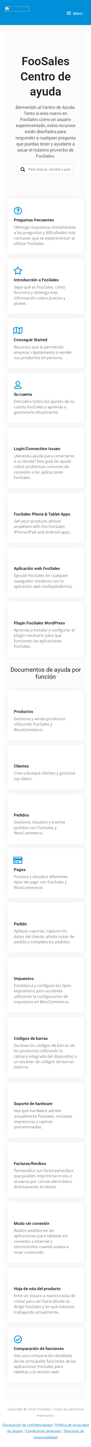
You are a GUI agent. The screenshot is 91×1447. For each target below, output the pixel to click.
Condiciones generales (43, 1431)
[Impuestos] (18, 969)
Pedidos (21, 815)
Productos (23, 711)
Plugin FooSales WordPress (39, 623)
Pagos (20, 869)
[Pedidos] (18, 806)
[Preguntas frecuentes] (18, 211)
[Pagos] (18, 860)
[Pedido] (18, 915)
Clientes (21, 766)
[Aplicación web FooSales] (18, 559)
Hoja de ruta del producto (37, 1288)
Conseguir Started (30, 339)
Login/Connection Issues (37, 448)
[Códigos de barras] (18, 1029)
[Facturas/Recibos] (18, 1154)
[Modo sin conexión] (18, 1214)
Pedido (20, 924)
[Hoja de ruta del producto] (18, 1279)
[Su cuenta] (18, 385)
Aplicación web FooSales (37, 568)
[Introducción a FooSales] (18, 271)
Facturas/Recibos (30, 1163)
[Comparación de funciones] (18, 1339)
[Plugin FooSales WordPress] (18, 614)
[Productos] (18, 702)
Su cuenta (23, 394)
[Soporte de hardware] (18, 1094)
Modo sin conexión (32, 1223)
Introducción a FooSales (36, 279)
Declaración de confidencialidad (27, 1425)
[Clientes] (18, 757)
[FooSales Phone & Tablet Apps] (18, 505)
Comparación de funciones (39, 1348)
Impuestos (24, 978)
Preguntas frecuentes (34, 220)
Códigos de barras (31, 1038)
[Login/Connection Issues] (18, 439)
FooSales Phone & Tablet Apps (42, 514)
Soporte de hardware (33, 1103)
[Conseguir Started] (18, 330)
